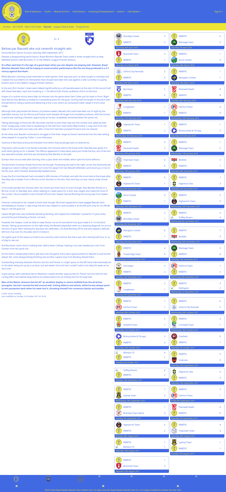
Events (120, 11)
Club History (78, 11)
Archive (6, 26)
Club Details (133, 11)
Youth (47, 11)
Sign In (217, 11)
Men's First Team (33, 26)
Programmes (82, 26)
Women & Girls (61, 11)
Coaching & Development (101, 11)
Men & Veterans (33, 11)
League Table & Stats (63, 26)
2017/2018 (18, 26)
